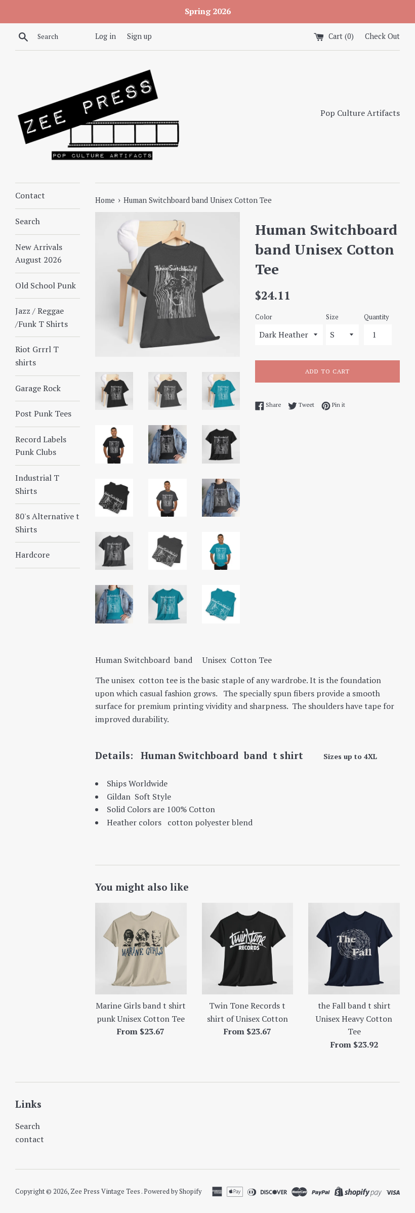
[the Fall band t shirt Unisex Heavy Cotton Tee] (354, 948)
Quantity (376, 317)
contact (29, 1139)
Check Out (382, 36)
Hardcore (32, 554)
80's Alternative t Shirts (47, 523)
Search (27, 221)
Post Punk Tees (43, 413)
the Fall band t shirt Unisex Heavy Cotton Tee (354, 1018)
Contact (30, 195)
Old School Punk (45, 285)
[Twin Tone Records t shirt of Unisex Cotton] (248, 948)
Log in (105, 36)
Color (263, 317)
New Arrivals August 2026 (38, 253)
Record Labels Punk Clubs (40, 446)
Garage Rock (38, 388)
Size (332, 317)
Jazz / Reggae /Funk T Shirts (41, 317)
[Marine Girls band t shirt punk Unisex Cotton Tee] (141, 948)
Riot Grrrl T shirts (37, 356)
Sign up (139, 36)
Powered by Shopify (172, 1191)
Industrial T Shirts (37, 484)
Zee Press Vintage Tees (105, 1191)
